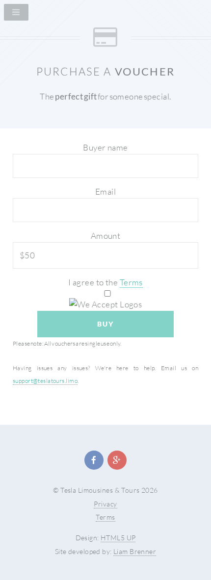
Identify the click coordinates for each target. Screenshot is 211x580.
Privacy (105, 504)
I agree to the (105, 282)
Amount (106, 235)
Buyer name (105, 147)
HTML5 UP (118, 537)
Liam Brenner (134, 551)
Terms (131, 282)
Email (105, 191)
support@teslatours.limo (45, 380)
